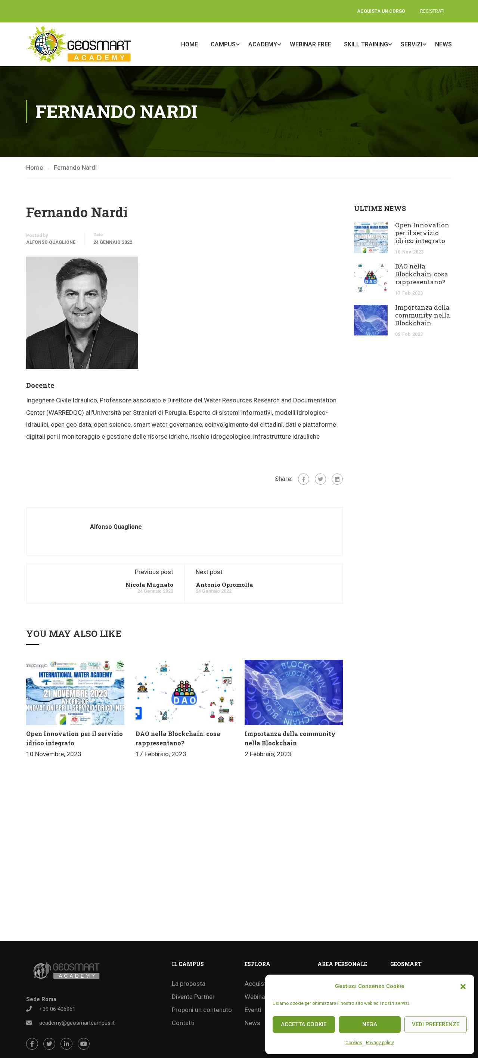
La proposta (188, 983)
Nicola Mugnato (149, 584)
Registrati (432, 11)
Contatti (183, 1023)
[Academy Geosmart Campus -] (78, 44)
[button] (463, 986)
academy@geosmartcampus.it (77, 1022)
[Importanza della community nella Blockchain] (294, 692)
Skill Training (366, 44)
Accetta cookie (303, 1024)
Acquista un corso (381, 11)
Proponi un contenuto (202, 1009)
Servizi (411, 44)
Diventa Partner (193, 996)
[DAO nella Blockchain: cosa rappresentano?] (185, 692)
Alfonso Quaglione (50, 242)
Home (189, 44)
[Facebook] (303, 479)
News (443, 44)
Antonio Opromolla (224, 584)
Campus (223, 44)
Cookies (353, 1042)
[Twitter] (320, 479)
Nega (369, 1024)
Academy (262, 44)
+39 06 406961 (57, 1009)
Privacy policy (380, 1042)
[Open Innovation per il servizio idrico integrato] (75, 692)
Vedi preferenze (435, 1024)
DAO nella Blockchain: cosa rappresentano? (421, 274)
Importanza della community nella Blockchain (422, 315)
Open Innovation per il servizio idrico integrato (422, 233)
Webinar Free (310, 44)
